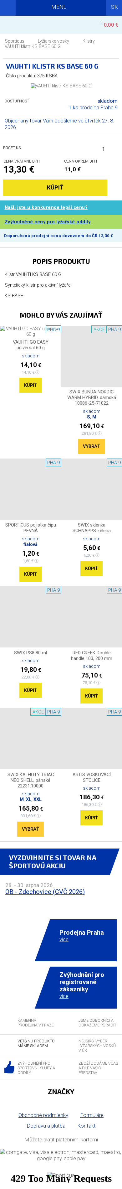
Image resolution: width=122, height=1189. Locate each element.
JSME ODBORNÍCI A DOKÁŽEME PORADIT (97, 1022)
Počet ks (12, 147)
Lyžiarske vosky (53, 41)
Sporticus (14, 41)
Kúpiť (30, 385)
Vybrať (91, 446)
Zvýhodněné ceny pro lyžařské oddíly (48, 222)
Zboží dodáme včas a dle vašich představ (98, 1068)
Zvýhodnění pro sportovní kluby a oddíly (36, 1068)
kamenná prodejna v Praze (36, 1022)
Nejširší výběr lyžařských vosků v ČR (97, 1046)
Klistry (89, 41)
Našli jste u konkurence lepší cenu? (46, 207)
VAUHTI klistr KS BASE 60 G (33, 46)
